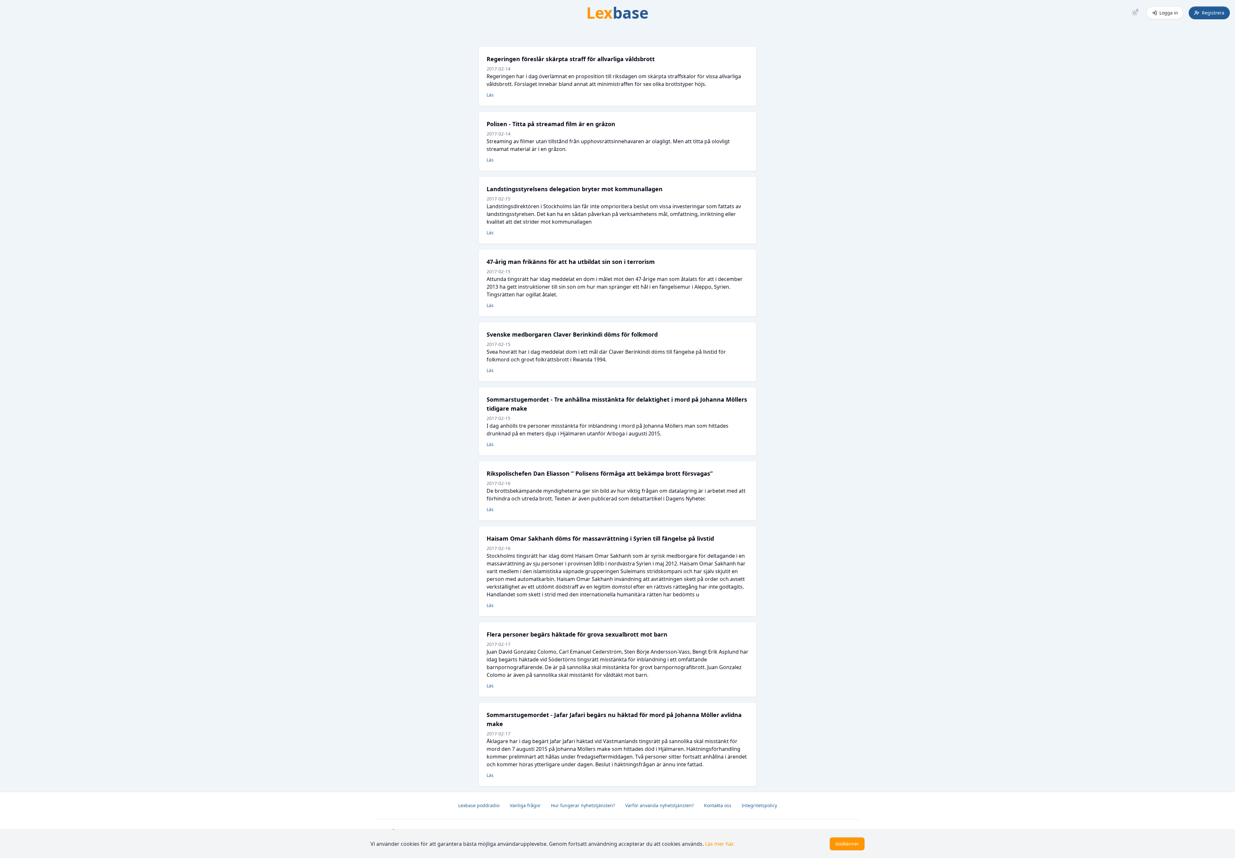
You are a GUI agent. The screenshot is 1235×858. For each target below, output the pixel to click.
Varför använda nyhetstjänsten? (659, 805)
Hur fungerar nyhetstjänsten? (583, 805)
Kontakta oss (717, 805)
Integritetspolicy (759, 805)
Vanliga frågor (525, 805)
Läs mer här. (719, 843)
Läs (490, 95)
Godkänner (847, 844)
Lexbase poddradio (478, 805)
